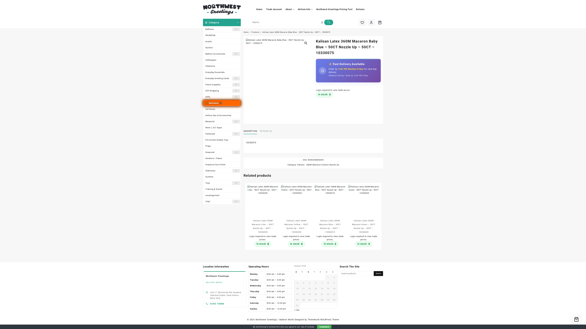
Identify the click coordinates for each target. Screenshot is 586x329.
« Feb (296, 310)
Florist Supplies (213, 84)
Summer (209, 177)
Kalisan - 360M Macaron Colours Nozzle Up (318, 165)
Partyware (210, 134)
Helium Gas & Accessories (218, 115)
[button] (306, 43)
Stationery (210, 171)
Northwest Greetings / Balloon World (275, 319)
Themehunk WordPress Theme (323, 319)
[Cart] (380, 22)
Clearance (210, 66)
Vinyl (207, 201)
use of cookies (307, 327)
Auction (209, 47)
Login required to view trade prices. (333, 90)
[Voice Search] (322, 22)
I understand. (324, 327)
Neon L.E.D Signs (213, 127)
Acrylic (208, 41)
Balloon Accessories (215, 54)
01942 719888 (217, 304)
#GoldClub (210, 35)
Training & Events (213, 189)
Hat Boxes (210, 109)
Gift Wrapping (212, 91)
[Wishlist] (362, 22)
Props (208, 146)
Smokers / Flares (213, 158)
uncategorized (212, 195)
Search (378, 273)
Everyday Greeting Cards (217, 78)
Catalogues (210, 60)
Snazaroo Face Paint (215, 164)
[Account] (371, 22)
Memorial (209, 121)
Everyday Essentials (215, 72)
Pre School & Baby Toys (216, 140)
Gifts (207, 97)
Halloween (214, 103)
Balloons (209, 29)
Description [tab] (250, 131)
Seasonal (209, 152)
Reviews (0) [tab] (266, 131)
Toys (207, 183)
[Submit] (328, 22)
